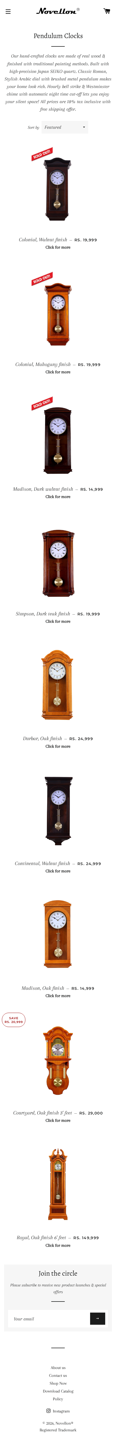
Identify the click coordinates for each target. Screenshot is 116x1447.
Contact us (58, 1375)
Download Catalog (58, 1391)
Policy (58, 1399)
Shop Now (58, 1383)
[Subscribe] (97, 1319)
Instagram (61, 1411)
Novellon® (64, 1423)
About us (58, 1367)
